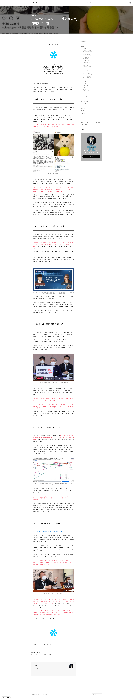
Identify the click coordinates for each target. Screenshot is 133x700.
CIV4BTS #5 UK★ (87, 76)
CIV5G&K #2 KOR (87, 54)
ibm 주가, (90, 122)
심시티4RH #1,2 (86, 68)
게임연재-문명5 (85, 48)
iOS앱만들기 (84, 85)
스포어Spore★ (86, 83)
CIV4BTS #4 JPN (87, 77)
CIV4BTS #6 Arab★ (87, 74)
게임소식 (84, 96)
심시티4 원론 (86, 65)
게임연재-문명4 (85, 70)
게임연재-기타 (84, 81)
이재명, (82, 124)
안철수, (95, 124)
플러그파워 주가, (91, 124)
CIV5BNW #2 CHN (87, 51)
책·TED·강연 (84, 103)
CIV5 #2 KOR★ (86, 57)
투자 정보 (85, 92)
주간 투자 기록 (86, 89)
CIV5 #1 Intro (86, 58)
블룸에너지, (83, 122)
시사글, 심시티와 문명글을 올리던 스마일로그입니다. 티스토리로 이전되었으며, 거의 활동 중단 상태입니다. (51, 667)
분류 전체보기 (85, 46)
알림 (83, 110)
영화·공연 (84, 108)
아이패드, (85, 124)
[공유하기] (38, 645)
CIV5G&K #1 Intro (87, 55)
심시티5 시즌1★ (86, 64)
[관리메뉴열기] (131, 2)
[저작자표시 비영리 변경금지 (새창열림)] (49, 644)
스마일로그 (34, 2)
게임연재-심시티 (85, 60)
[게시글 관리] (39, 645)
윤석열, (87, 122)
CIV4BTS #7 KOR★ (87, 73)
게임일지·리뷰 (84, 94)
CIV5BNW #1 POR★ (87, 53)
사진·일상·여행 (85, 101)
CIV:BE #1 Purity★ (87, 50)
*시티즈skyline (86, 62)
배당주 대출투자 (86, 90)
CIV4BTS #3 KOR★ (87, 79)
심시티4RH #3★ (87, 66)
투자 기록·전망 (85, 87)
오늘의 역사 (84, 113)
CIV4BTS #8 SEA (87, 72)
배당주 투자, (95, 122)
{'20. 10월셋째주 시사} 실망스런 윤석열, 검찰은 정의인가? (47, 531)
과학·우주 (84, 106)
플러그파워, (99, 124)
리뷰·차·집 (84, 98)
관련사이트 (95, 694)
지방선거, (99, 122)
